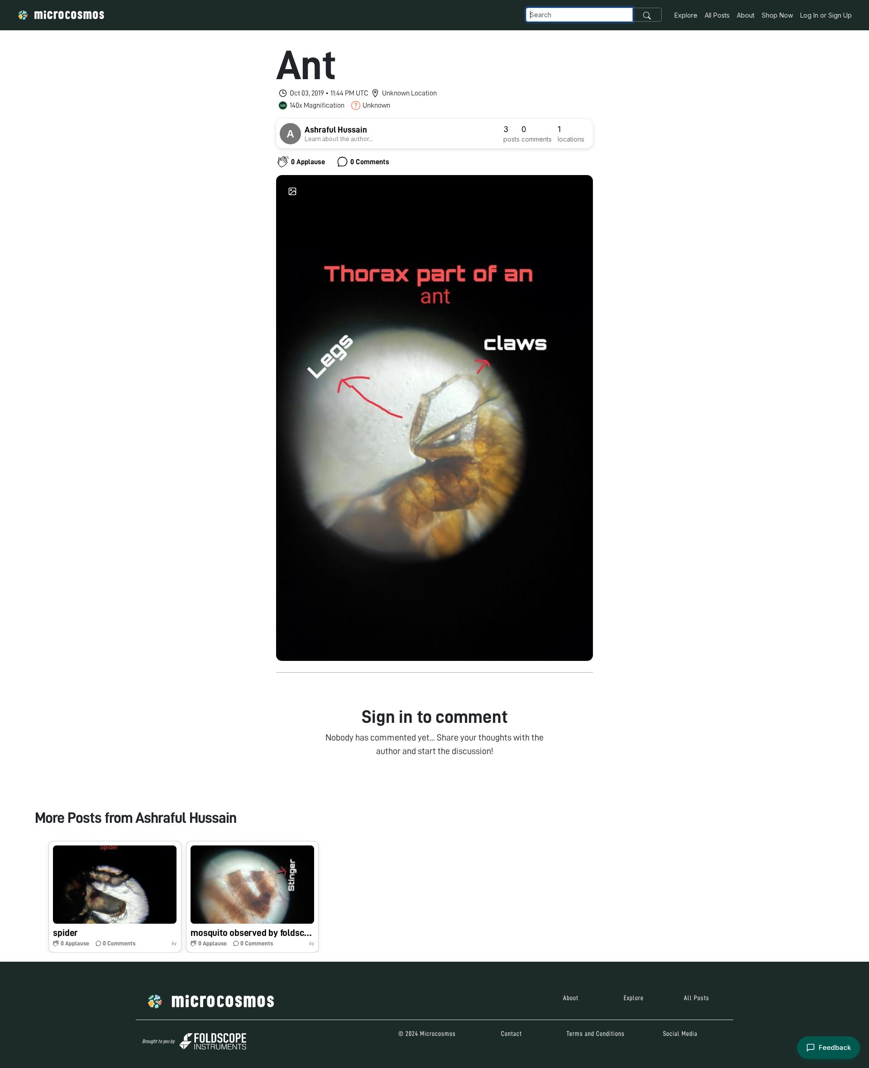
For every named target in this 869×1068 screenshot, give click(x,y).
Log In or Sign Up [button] (826, 15)
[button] (114, 897)
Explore (685, 15)
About (745, 15)
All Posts (717, 15)
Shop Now (777, 15)
